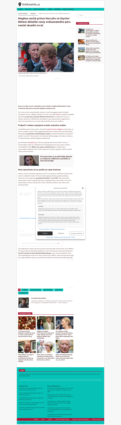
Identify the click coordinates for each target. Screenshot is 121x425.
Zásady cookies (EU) (97, 419)
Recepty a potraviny (39, 9)
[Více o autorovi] (62, 302)
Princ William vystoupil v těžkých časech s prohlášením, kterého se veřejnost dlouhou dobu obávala (26, 358)
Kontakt (73, 237)
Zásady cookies (49, 237)
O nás (42, 419)
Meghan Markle (48, 290)
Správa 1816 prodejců (44, 229)
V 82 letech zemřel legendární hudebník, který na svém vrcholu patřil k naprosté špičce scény (26, 333)
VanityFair (31, 142)
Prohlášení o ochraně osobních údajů (62, 237)
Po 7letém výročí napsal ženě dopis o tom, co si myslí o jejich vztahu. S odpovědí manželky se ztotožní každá (93, 58)
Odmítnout (61, 233)
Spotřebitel (57, 9)
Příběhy (50, 9)
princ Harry (58, 290)
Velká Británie (23, 293)
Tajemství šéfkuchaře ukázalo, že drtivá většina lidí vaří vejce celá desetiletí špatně (93, 42)
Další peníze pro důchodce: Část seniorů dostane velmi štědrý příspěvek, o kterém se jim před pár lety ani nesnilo (60, 396)
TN (57, 114)
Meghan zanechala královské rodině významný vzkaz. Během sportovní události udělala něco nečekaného (45, 334)
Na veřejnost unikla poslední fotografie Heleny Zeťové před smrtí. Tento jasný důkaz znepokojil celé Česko (64, 334)
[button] (83, 188)
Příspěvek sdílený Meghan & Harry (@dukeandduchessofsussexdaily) (40, 243)
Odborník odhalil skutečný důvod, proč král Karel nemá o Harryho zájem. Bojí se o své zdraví (64, 357)
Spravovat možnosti (76, 233)
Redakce (36, 419)
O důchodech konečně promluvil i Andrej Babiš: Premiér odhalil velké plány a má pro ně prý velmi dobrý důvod (59, 409)
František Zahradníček (38, 298)
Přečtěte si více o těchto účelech (57, 229)
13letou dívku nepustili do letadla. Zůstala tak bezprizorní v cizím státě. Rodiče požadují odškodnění (93, 50)
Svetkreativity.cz (43, 374)
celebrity (24, 290)
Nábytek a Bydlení (68, 9)
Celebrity (20, 9)
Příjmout (45, 233)
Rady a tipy (28, 9)
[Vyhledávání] (89, 15)
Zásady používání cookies (62, 419)
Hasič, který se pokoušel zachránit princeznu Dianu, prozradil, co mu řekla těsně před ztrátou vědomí (45, 357)
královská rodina (35, 290)
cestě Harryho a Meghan (55, 129)
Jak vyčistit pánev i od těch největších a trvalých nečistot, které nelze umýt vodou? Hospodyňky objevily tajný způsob (59, 403)
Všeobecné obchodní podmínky (80, 419)
